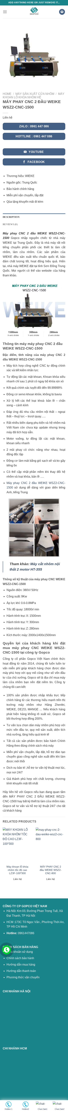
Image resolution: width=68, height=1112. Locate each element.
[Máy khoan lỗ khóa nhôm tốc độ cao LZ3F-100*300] (17, 845)
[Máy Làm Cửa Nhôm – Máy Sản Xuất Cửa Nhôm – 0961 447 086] (34, 11)
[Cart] (62, 12)
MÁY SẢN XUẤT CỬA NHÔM (34, 93)
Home (7, 93)
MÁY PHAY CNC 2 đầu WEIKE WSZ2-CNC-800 (50, 869)
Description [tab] (11, 217)
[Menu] (5, 11)
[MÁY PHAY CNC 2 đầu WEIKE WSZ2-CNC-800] (50, 845)
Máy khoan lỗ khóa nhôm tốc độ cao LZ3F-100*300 (17, 869)
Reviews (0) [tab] (10, 224)
